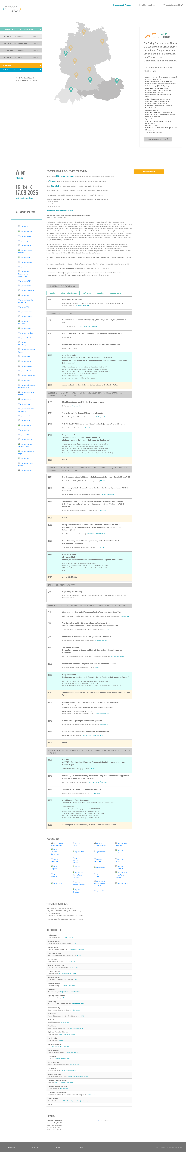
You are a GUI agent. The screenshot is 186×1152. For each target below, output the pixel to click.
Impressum (34, 1147)
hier (90, 176)
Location (100, 293)
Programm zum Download (62, 286)
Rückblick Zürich (52, 202)
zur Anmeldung (115, 293)
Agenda (52, 293)
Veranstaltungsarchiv (172, 5)
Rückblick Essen (51, 204)
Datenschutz (12, 1147)
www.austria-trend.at (53, 1129)
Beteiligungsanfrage (147, 5)
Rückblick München (53, 206)
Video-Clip (59, 191)
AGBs (80, 919)
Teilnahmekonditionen (69, 293)
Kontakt (58, 1147)
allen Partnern (104, 273)
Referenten (87, 293)
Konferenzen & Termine (121, 5)
